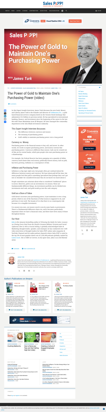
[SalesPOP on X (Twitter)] (19, 271)
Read (13, 10)
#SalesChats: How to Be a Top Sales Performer (18, 379)
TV (8, 88)
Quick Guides (82, 106)
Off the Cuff (63, 349)
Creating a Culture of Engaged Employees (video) (48, 348)
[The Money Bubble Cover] (57, 287)
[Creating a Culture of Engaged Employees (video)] (48, 337)
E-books (24, 10)
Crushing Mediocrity (14, 346)
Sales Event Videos (84, 103)
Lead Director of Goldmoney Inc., (41, 260)
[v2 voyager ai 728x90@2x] (39, 320)
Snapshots (62, 346)
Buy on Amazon (16, 310)
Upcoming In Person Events (86, 113)
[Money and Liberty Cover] (9, 287)
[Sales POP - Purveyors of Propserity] (53, 4)
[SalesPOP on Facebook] (29, 271)
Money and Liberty (19, 286)
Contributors (33, 10)
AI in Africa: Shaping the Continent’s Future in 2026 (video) (55, 382)
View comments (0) (29, 249)
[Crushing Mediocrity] (15, 337)
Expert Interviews (16, 88)
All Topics (81, 91)
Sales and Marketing (29, 88)
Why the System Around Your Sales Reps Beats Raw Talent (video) (55, 370)
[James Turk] (12, 260)
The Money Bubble (68, 286)
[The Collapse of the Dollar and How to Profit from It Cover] (33, 287)
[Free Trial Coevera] (53, 21)
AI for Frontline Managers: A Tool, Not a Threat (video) (54, 378)
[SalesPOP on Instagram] (34, 271)
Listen (18, 10)
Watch (7, 10)
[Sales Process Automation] (89, 139)
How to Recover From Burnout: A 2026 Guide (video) (54, 374)
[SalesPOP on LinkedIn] (24, 271)
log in (12, 395)
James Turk (54, 88)
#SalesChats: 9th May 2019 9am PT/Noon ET (18, 368)
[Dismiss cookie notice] (104, 409)
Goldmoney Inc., (56, 113)
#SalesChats (11, 369)
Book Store (43, 10)
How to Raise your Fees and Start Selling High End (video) (31, 348)
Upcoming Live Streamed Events (87, 110)
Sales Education (54, 10)
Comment (16, 249)
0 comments (13, 104)
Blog (61, 336)
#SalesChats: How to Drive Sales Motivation (17, 375)
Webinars (81, 101)
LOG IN (99, 10)
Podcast (62, 340)
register (17, 395)
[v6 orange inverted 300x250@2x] (89, 161)
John (13, 222)
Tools (61, 352)
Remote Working (83, 94)
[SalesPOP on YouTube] (39, 271)
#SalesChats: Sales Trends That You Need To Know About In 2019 (23, 372)
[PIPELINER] (62, 10)
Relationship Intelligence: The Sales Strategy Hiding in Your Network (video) (55, 365)
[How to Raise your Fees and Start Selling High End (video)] (32, 337)
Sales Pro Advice (83, 108)
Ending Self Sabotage (12, 364)
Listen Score (16, 238)
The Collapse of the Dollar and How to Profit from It (44, 287)
